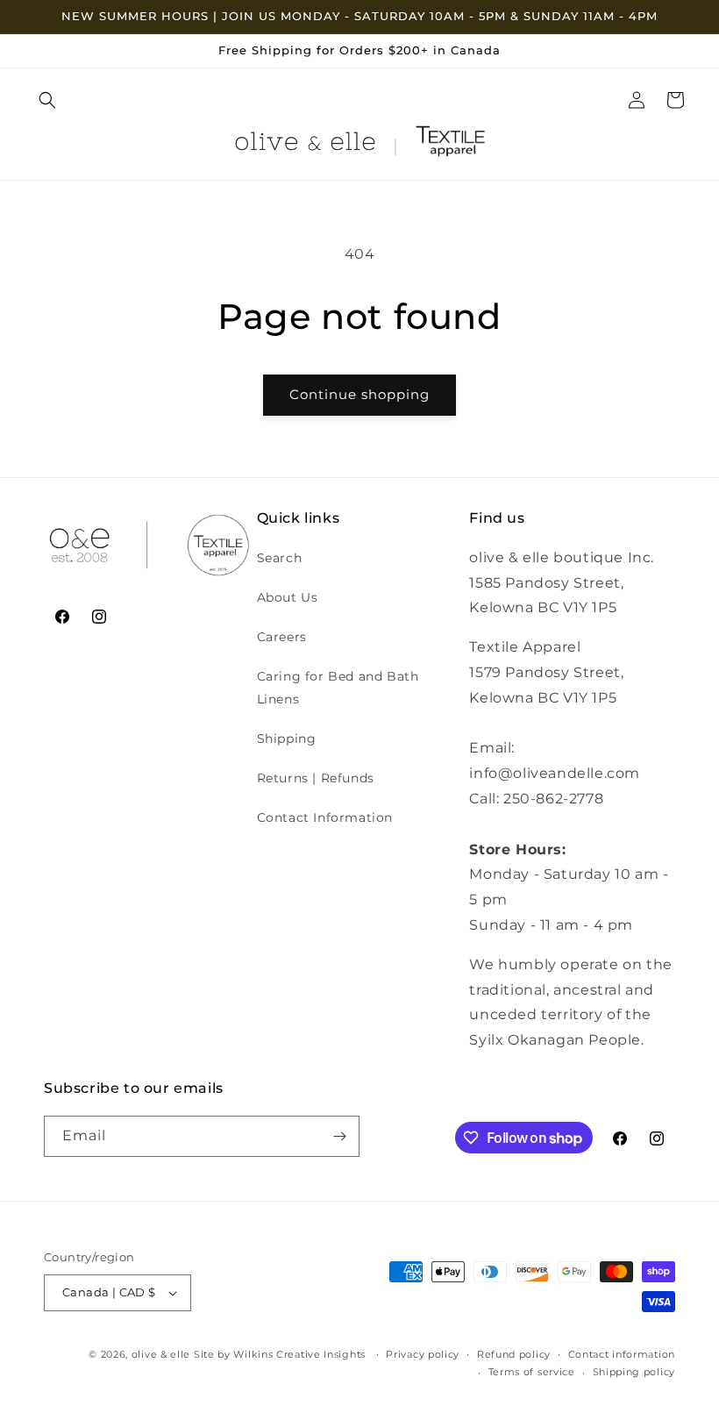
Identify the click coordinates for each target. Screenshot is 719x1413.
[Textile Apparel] (450, 146)
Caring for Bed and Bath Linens (338, 687)
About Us (287, 597)
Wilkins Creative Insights (299, 1354)
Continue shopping (359, 394)
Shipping (287, 738)
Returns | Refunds (315, 778)
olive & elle (161, 1354)
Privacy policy (422, 1354)
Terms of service (531, 1372)
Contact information (621, 1354)
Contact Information (325, 817)
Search (280, 558)
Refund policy (514, 1354)
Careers (282, 637)
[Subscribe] (339, 1136)
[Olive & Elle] (305, 145)
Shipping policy (634, 1372)
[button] (47, 100)
